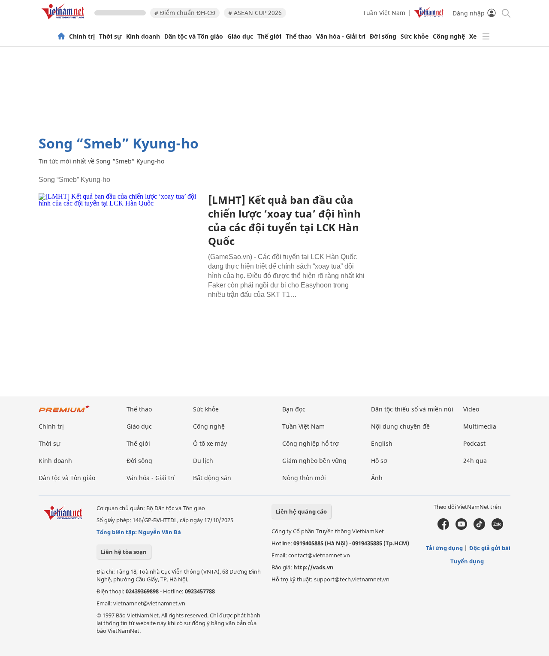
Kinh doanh (143, 36)
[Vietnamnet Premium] (64, 413)
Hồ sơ (379, 460)
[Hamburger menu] (486, 36)
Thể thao (299, 36)
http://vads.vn (313, 567)
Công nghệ (449, 36)
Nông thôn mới (304, 478)
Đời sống (383, 36)
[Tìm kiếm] (505, 13)
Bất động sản (212, 478)
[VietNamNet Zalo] (497, 528)
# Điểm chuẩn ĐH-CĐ (184, 13)
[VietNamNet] (61, 36)
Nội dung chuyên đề (400, 426)
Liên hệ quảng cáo (301, 511)
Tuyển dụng (467, 561)
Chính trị (82, 36)
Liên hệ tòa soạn (124, 552)
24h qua (475, 460)
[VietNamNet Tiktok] (479, 528)
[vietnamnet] (64, 20)
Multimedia (479, 426)
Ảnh (377, 478)
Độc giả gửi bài (489, 548)
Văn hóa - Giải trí (340, 36)
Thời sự (110, 36)
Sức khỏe (414, 36)
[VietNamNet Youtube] (461, 528)
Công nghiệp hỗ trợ (310, 443)
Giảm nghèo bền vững (314, 460)
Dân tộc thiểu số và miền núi (412, 409)
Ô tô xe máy (210, 443)
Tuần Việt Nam (384, 13)
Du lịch (203, 460)
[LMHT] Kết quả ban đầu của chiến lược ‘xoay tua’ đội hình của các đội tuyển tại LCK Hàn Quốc (284, 220)
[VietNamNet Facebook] (443, 528)
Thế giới (269, 36)
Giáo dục (240, 36)
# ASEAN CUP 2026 (255, 13)
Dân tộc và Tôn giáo (193, 36)
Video (471, 409)
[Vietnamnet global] (429, 16)
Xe (473, 36)
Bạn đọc (293, 409)
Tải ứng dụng (444, 548)
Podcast (474, 443)
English (381, 443)
